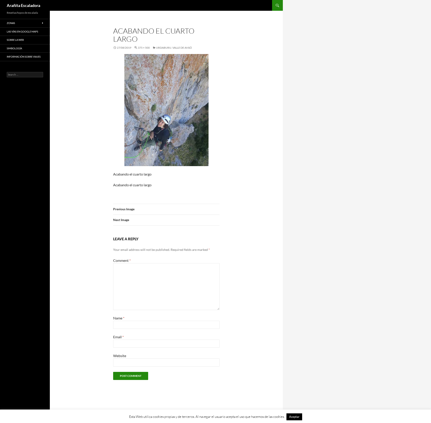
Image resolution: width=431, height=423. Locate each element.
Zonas (11, 23)
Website (119, 356)
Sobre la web (15, 39)
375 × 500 (144, 47)
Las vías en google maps (22, 31)
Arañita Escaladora (23, 5)
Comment (122, 260)
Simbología (14, 48)
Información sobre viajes (24, 56)
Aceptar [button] (294, 417)
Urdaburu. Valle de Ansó (174, 47)
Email (118, 337)
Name (118, 318)
